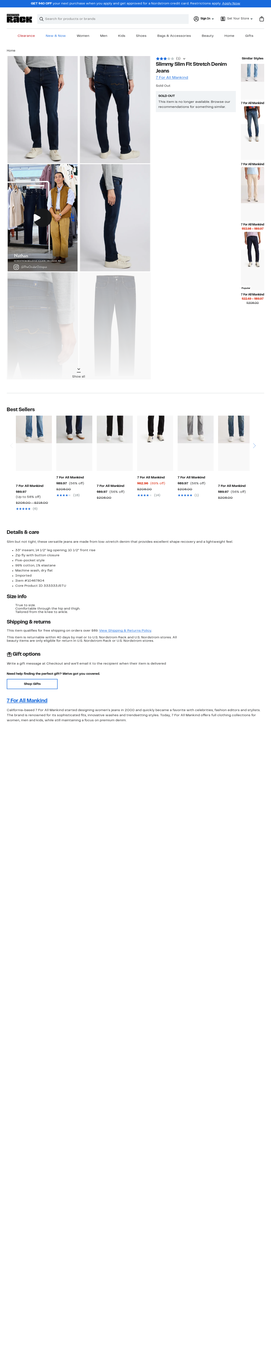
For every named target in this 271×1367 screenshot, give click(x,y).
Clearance (26, 35)
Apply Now (231, 3)
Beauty (208, 35)
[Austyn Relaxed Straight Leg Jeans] (34, 443)
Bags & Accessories (174, 35)
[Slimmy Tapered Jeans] (236, 443)
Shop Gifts (32, 684)
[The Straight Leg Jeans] (196, 443)
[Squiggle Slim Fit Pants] (252, 203)
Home (229, 35)
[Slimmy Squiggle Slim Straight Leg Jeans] (252, 82)
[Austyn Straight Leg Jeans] (74, 443)
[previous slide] (11, 434)
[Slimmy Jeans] (252, 142)
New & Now (56, 35)
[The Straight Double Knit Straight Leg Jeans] (115, 443)
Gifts (249, 35)
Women (83, 35)
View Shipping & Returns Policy (125, 630)
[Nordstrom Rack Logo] (19, 18)
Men (103, 35)
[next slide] (254, 434)
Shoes (141, 35)
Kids (121, 35)
